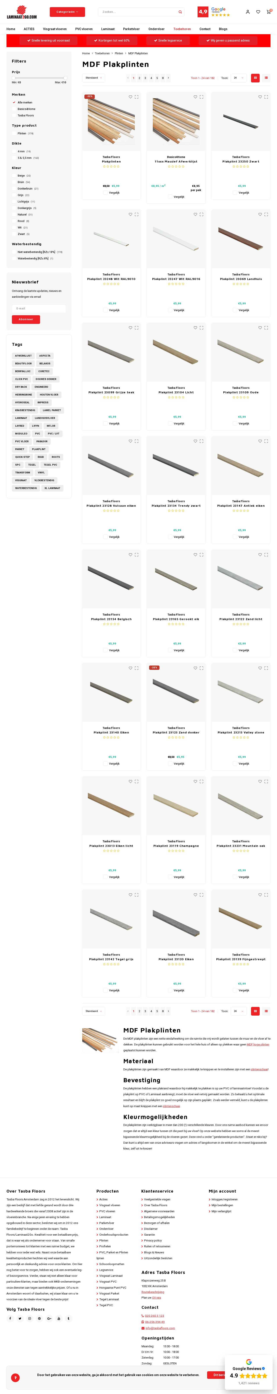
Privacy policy (153, 1240)
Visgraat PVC (108, 1282)
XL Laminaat (52, 488)
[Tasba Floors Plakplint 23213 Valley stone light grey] (241, 692)
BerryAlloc (23, 371)
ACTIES (29, 29)
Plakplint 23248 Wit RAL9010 (111, 279)
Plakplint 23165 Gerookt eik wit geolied (176, 619)
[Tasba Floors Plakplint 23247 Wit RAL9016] (176, 239)
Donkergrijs (27, 208)
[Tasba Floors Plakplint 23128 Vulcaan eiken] (111, 466)
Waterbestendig (26, 488)
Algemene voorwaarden (159, 1211)
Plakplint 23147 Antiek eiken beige (241, 506)
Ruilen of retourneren (157, 1246)
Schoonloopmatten (111, 1264)
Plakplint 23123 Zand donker (176, 732)
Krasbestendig (25, 410)
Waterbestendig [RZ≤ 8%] (35, 258)
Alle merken (25, 103)
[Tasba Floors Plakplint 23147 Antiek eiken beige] (241, 466)
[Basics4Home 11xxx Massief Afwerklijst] (176, 121)
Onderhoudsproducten (113, 1235)
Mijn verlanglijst (221, 1211)
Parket (19, 449)
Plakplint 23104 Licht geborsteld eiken (176, 392)
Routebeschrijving (153, 1292)
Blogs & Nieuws (154, 1252)
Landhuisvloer (45, 418)
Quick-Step (22, 457)
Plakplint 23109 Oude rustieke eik (241, 392)
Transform (22, 472)
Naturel (25, 215)
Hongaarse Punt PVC (112, 1288)
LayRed (19, 426)
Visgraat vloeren (55, 29)
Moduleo (21, 434)
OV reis (156, 1298)
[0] (269, 12)
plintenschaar (259, 1069)
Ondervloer (156, 29)
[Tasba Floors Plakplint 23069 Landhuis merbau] (241, 239)
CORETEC (44, 371)
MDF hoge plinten (258, 1044)
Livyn (35, 426)
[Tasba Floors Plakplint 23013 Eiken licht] (111, 806)
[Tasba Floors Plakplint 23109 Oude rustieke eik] (241, 352)
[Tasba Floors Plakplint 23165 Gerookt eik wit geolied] (176, 579)
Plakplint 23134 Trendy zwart (176, 505)
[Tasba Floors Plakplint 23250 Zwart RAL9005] (241, 121)
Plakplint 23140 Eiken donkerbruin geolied (111, 732)
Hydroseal (22, 402)
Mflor (51, 426)
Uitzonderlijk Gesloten (158, 1258)
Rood (23, 221)
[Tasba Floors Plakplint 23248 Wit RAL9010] (111, 239)
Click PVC (21, 379)
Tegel (32, 465)
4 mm (24, 151)
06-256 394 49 (155, 1322)
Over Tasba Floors (155, 1205)
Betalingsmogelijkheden (159, 1217)
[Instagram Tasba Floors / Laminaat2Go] (30, 1318)
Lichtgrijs (26, 202)
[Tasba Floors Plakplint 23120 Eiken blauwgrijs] (176, 919)
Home (10, 29)
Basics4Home (26, 109)
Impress (42, 402)
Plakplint (38, 449)
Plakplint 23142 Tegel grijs (111, 959)
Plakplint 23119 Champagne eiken (176, 846)
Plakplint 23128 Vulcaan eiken (111, 505)
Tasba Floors (26, 115)
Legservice (106, 1270)
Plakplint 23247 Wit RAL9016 (176, 279)
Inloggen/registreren (225, 1199)
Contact (205, 29)
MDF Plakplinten (138, 53)
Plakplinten (111, 161)
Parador (41, 441)
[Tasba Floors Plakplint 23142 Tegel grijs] (111, 919)
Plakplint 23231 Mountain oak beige (241, 846)
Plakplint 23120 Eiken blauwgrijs (176, 959)
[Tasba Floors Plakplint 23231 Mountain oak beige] (241, 806)
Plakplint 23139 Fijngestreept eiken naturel (241, 959)
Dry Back (21, 387)
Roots (56, 457)
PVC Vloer (22, 441)
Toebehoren (182, 29)
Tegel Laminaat (109, 1299)
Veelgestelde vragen (157, 1199)
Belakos (44, 363)
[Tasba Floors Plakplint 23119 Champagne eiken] (176, 806)
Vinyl (41, 472)
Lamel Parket (52, 410)
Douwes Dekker (46, 379)
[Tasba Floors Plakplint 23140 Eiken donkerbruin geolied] (111, 692)
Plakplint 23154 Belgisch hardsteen (111, 619)
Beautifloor (23, 363)
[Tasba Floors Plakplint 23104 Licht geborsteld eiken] (176, 352)
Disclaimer (151, 1229)
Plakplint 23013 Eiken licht (111, 845)
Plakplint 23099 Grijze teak (111, 392)
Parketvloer (131, 29)
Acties (103, 1199)
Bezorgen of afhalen (157, 1223)
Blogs (223, 29)
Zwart (24, 234)
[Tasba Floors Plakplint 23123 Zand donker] (176, 692)
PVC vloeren (84, 29)
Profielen (105, 1246)
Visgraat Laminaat (111, 1276)
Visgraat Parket (109, 1293)
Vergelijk (114, 193)
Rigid (41, 457)
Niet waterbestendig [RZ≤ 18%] (40, 252)
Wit (23, 228)
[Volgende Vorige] (168, 78)
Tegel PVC (50, 465)
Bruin (24, 182)
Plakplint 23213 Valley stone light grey (241, 732)
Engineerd (41, 387)
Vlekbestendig (44, 480)
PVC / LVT (53, 434)
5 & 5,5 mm (28, 158)
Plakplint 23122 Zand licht (240, 619)
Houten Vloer (49, 395)
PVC (37, 434)
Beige (24, 176)
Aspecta (44, 356)
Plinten (26, 133)
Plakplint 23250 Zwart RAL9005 (240, 161)
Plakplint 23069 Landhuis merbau (241, 279)
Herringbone (23, 395)
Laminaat (107, 29)
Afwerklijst (23, 356)
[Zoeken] (180, 12)
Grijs (23, 195)
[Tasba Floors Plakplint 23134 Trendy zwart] (176, 466)
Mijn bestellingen (222, 1205)
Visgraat (21, 480)
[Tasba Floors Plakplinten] (111, 121)
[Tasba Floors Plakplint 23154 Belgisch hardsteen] (111, 579)
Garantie (149, 1235)
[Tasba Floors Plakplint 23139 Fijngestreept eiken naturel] (241, 919)
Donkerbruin (28, 189)
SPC (17, 465)
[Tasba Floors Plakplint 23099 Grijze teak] (111, 352)
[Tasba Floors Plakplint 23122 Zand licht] (241, 579)
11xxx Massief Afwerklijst (176, 161)
